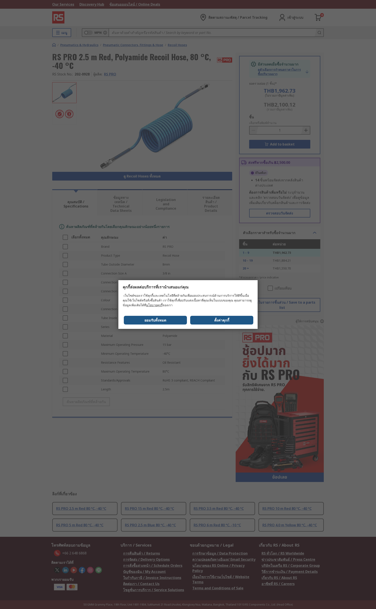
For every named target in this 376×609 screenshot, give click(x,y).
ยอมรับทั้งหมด (155, 320)
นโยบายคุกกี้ (154, 305)
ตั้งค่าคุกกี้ (221, 320)
